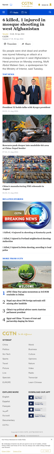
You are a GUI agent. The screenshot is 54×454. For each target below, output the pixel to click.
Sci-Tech (6, 354)
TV (25, 12)
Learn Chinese (35, 382)
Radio (15, 12)
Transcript (33, 377)
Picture (6, 368)
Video (31, 368)
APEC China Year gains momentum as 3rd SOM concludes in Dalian (28, 293)
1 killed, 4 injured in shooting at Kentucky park (27, 232)
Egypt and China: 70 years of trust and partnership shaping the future (24, 319)
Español (6, 401)
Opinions (33, 358)
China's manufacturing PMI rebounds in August (23, 187)
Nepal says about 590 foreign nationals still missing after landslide (26, 301)
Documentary (9, 420)
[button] (6, 139)
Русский (6, 415)
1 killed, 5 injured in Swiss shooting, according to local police (27, 248)
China (5, 344)
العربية (5, 411)
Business (33, 349)
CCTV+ (6, 425)
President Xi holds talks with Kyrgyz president (26, 107)
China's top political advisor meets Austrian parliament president (26, 310)
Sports (5, 358)
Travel (5, 363)
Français (6, 406)
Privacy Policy (6, 451)
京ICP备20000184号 (36, 432)
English (6, 396)
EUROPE (7, 382)
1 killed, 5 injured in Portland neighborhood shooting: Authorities (27, 239)
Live (4, 373)
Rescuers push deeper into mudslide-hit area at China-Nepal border (26, 146)
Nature (32, 363)
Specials (6, 377)
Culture (32, 354)
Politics (6, 349)
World (31, 344)
